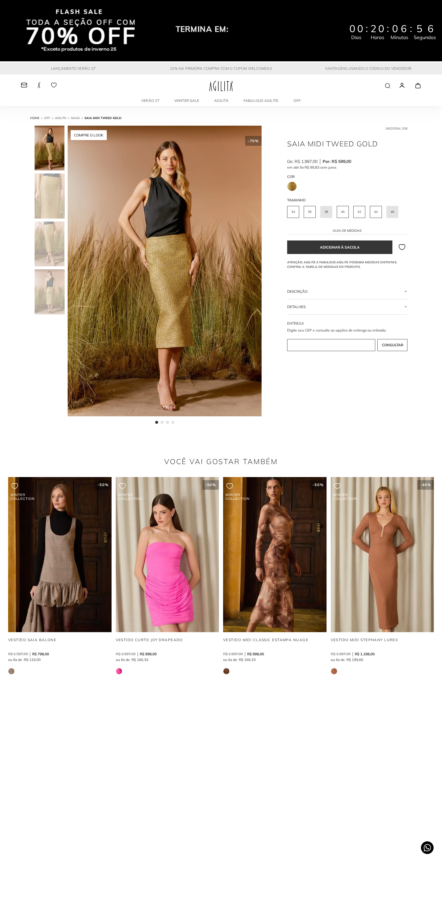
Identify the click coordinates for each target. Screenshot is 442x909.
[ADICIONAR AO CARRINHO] (339, 247)
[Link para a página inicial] (37, 118)
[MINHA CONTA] (407, 85)
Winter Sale (186, 100)
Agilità (221, 100)
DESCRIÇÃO (297, 291)
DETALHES (296, 307)
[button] (293, 212)
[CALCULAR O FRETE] (392, 345)
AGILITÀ (60, 118)
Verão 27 (150, 100)
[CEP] (347, 336)
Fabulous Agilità (261, 100)
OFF (297, 100)
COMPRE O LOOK (88, 135)
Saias (75, 118)
